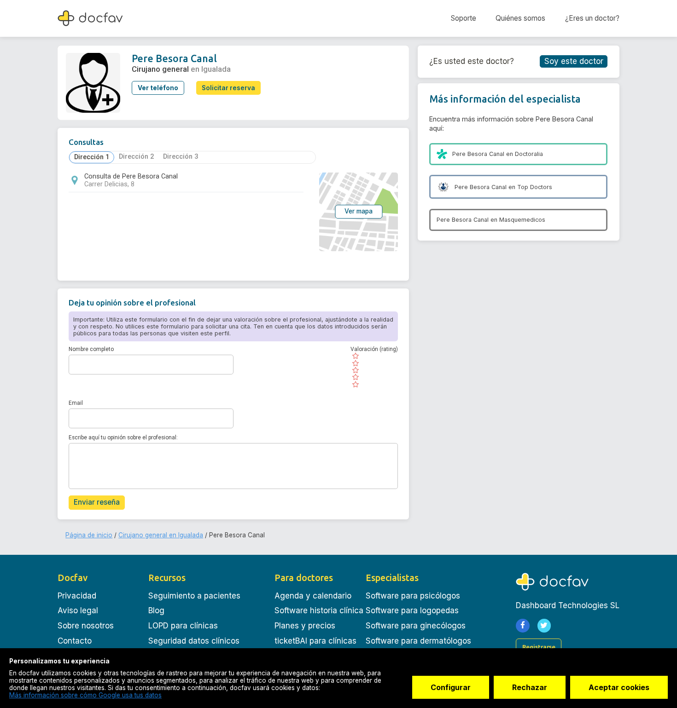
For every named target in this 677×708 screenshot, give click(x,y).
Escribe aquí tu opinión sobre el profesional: (123, 437)
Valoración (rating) (374, 349)
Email (76, 403)
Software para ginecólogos (416, 625)
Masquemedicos (522, 219)
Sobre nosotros (86, 625)
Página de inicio (88, 535)
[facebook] (523, 626)
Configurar (451, 687)
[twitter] (544, 626)
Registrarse (538, 646)
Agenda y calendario (312, 595)
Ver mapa (358, 211)
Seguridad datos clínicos (193, 640)
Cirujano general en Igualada (160, 535)
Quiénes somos (520, 18)
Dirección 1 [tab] (91, 157)
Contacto (75, 640)
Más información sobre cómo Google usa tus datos (85, 695)
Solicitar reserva (228, 88)
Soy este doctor (573, 61)
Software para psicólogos (413, 595)
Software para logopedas (412, 610)
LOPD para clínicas (183, 625)
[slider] (374, 369)
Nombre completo (91, 349)
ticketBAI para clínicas (315, 640)
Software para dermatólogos (418, 640)
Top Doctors (534, 187)
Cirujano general (160, 69)
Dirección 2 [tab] (136, 157)
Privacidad (77, 595)
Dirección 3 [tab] (180, 157)
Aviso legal (78, 610)
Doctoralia (529, 153)
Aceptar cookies (619, 687)
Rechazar (529, 687)
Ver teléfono (158, 88)
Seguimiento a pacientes (194, 595)
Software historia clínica (318, 610)
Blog (156, 610)
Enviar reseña (97, 502)
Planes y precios (304, 625)
